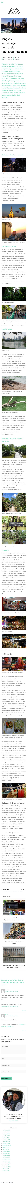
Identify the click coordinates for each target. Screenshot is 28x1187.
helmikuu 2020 (6, 1161)
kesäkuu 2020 (6, 1153)
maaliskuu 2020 (6, 1159)
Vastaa (24, 1010)
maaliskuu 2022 (6, 1132)
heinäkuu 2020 (6, 1151)
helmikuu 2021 (6, 1141)
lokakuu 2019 (6, 1168)
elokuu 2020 (6, 1149)
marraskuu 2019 (6, 1166)
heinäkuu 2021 (6, 1134)
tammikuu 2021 (6, 1143)
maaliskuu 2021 (6, 1139)
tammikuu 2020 (6, 1163)
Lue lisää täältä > (14, 1120)
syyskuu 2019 (6, 1170)
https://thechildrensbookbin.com (9, 1006)
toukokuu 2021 (6, 1135)
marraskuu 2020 (7, 1145)
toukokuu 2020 (6, 1155)
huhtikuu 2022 (6, 1130)
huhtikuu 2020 (6, 1157)
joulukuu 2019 (6, 1164)
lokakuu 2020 (6, 1147)
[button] (2, 2)
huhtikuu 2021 (6, 1137)
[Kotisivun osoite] (13, 1072)
